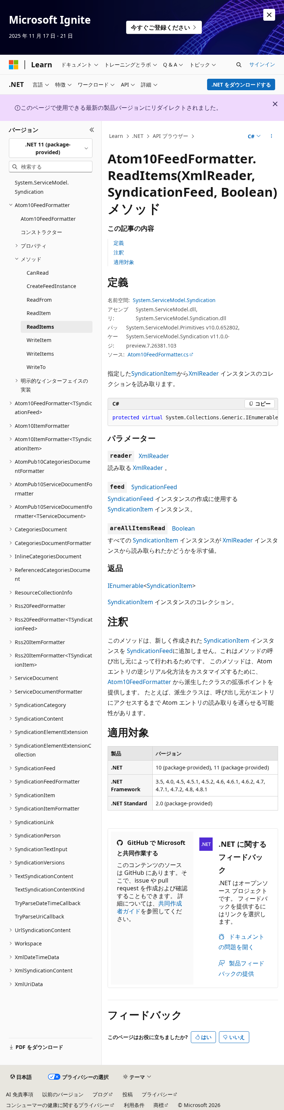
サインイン (262, 64)
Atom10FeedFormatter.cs (158, 354)
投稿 (127, 1094)
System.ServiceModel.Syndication (174, 300)
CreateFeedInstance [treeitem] (51, 286)
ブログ (100, 1094)
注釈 (119, 252)
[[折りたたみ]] (91, 130)
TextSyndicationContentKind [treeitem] (50, 889)
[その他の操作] (271, 136)
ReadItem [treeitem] (39, 313)
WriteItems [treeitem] (40, 353)
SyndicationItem (154, 373)
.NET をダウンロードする (241, 84)
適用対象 (124, 261)
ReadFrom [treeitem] (39, 299)
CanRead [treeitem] (38, 272)
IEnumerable (125, 586)
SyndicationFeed (154, 487)
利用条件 (134, 1105)
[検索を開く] (238, 64)
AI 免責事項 (19, 1094)
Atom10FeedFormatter (139, 682)
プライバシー (157, 1094)
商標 (158, 1105)
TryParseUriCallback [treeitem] (39, 916)
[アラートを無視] (269, 15)
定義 (119, 242)
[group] (193, 418)
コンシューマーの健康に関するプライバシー (57, 1105)
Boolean (183, 528)
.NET (137, 135)
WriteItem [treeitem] (39, 340)
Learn (116, 135)
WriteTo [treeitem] (36, 366)
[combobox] (50, 148)
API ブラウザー (170, 135)
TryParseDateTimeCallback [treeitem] (47, 903)
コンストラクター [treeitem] (41, 232)
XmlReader (204, 373)
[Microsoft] (13, 65)
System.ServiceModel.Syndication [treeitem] (42, 187)
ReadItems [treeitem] (40, 326)
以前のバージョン (63, 1094)
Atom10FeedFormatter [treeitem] (48, 218)
